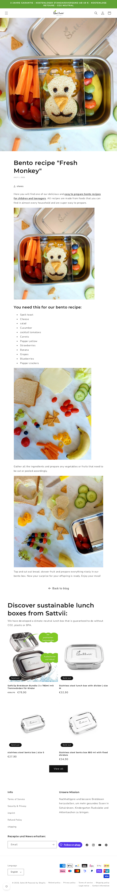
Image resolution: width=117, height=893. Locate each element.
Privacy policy (69, 883)
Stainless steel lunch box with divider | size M (83, 686)
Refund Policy (15, 819)
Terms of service (86, 883)
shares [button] (20, 186)
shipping (12, 826)
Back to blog (60, 588)
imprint (11, 813)
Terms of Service (16, 799)
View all (58, 768)
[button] (6, 13)
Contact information (100, 886)
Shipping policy (103, 883)
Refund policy (54, 883)
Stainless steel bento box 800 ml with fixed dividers (83, 753)
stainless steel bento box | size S (26, 752)
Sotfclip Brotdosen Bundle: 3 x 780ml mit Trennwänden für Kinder (31, 686)
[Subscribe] (53, 844)
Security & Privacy (17, 806)
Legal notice (84, 886)
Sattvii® (23, 883)
